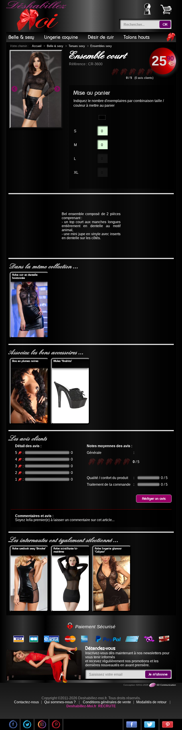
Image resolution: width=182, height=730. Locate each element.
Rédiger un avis (154, 499)
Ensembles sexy (101, 46)
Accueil (37, 46)
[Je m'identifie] (147, 13)
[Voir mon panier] (166, 9)
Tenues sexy (77, 46)
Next (57, 89)
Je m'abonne (158, 674)
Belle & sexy (55, 46)
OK (165, 24)
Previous (14, 89)
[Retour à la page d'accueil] (37, 16)
